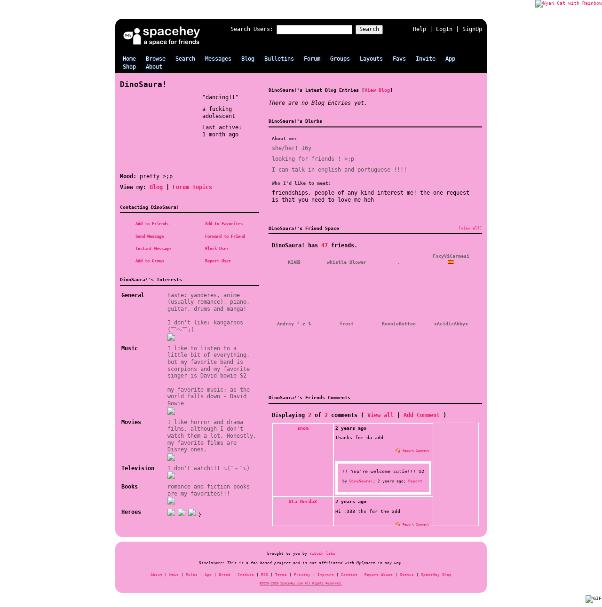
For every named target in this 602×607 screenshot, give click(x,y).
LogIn (444, 29)
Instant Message (152, 248)
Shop (129, 66)
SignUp (472, 29)
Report (415, 481)
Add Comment (422, 415)
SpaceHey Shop (436, 575)
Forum (312, 58)
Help (419, 29)
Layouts (371, 58)
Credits (246, 575)
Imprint (325, 575)
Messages (218, 58)
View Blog (377, 90)
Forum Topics (192, 187)
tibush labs (322, 553)
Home (129, 58)
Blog (247, 58)
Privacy (302, 575)
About (154, 66)
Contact (349, 575)
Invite (426, 58)
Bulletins (279, 58)
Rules (192, 575)
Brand (224, 575)
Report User (217, 261)
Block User (216, 248)
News (174, 575)
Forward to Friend (224, 236)
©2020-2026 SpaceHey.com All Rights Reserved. (301, 583)
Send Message (148, 236)
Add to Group (148, 261)
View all (380, 415)
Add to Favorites (223, 223)
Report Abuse (378, 575)
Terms (281, 575)
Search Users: (251, 29)
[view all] (470, 228)
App (450, 58)
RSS (264, 575)
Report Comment (415, 451)
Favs (399, 58)
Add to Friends (150, 223)
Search (369, 29)
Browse (156, 58)
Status (407, 575)
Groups (340, 58)
